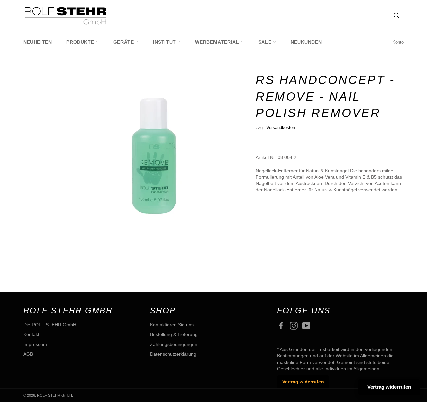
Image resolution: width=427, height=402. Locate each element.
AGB (28, 354)
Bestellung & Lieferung (174, 334)
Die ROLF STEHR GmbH (49, 324)
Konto (398, 42)
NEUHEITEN (37, 42)
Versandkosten (280, 127)
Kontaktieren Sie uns (172, 324)
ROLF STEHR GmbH (54, 395)
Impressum (35, 344)
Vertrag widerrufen (303, 381)
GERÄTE (124, 42)
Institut (165, 42)
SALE (265, 42)
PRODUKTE (80, 42)
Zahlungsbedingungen (173, 344)
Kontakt (31, 334)
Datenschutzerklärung (173, 354)
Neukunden (306, 42)
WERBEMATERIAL (217, 42)
